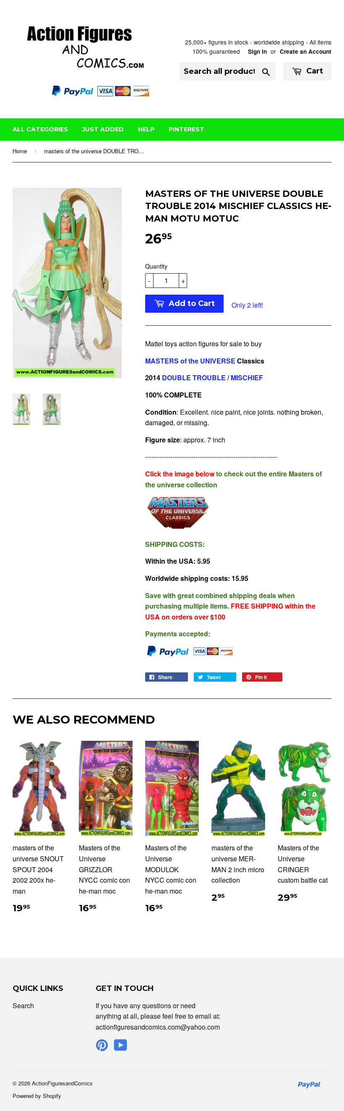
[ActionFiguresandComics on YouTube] (120, 1047)
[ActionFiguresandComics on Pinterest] (102, 1047)
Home (20, 151)
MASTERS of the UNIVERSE (190, 361)
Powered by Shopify (37, 1096)
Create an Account (305, 51)
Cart (313, 71)
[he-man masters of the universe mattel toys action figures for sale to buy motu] (178, 527)
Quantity (156, 266)
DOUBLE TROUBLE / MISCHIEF (212, 377)
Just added (103, 129)
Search (23, 1005)
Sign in (257, 51)
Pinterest (186, 129)
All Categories (40, 129)
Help (146, 129)
